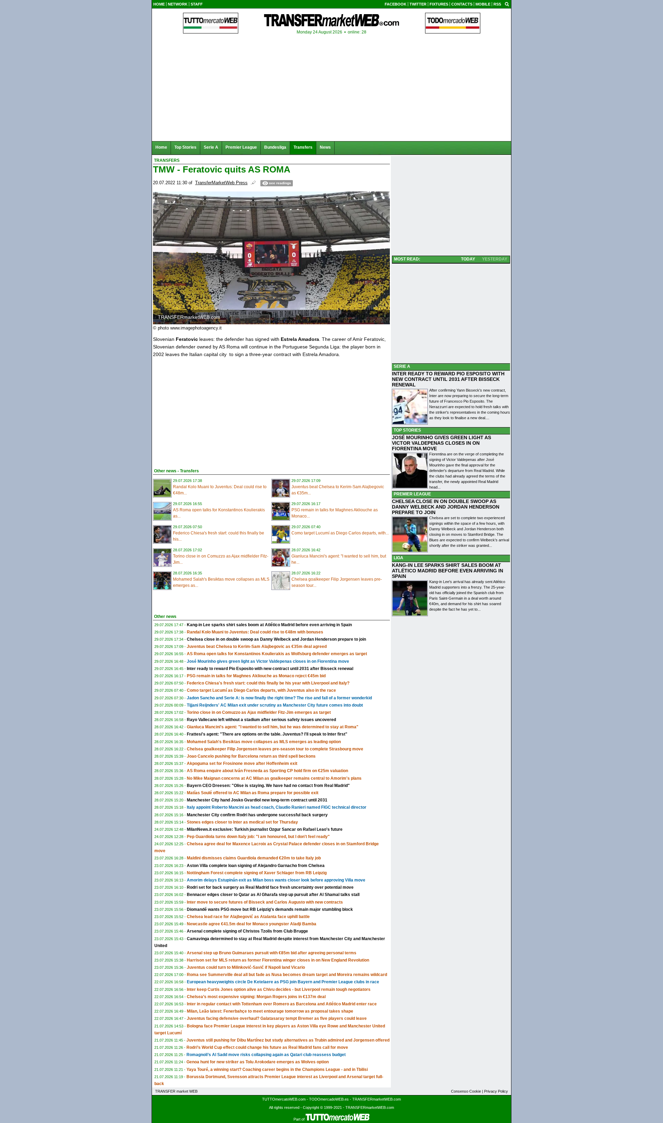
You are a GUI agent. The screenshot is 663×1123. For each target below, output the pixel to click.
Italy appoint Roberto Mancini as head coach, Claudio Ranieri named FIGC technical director (276, 807)
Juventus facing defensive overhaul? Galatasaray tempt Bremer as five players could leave (277, 1018)
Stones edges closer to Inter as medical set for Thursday (242, 822)
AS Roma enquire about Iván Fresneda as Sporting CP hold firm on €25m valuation (267, 770)
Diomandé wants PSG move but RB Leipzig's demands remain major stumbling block (270, 909)
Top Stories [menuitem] (185, 147)
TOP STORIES (407, 430)
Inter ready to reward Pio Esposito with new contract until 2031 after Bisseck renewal (270, 668)
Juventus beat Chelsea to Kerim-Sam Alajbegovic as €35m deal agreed (257, 646)
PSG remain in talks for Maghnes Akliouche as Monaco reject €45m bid (256, 675)
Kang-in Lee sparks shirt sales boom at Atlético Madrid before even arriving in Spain (269, 624)
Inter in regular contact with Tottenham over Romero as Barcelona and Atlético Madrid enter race (282, 1004)
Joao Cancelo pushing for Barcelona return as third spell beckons (251, 756)
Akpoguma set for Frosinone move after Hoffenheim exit (242, 763)
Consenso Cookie (466, 1091)
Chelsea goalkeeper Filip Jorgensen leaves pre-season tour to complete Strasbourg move (275, 749)
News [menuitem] (325, 147)
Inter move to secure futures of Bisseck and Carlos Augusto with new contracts (265, 902)
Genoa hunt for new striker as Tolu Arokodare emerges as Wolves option (257, 1062)
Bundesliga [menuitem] (275, 147)
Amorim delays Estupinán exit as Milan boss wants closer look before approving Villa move (276, 880)
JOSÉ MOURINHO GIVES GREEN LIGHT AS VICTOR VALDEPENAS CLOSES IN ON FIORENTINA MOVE (441, 443)
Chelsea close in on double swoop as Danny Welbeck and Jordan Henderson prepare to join (276, 639)
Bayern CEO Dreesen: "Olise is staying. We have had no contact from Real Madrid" (268, 785)
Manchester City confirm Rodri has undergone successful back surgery (257, 814)
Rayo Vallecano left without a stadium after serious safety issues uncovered (261, 719)
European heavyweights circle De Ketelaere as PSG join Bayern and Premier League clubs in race (283, 981)
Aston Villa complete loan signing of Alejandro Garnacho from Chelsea (256, 865)
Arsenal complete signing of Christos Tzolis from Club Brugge (247, 931)
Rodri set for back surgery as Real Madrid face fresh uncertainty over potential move (270, 887)
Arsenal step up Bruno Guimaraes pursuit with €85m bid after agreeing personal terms (271, 952)
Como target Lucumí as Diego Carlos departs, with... (340, 533)
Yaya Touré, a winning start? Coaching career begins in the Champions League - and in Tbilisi (277, 1069)
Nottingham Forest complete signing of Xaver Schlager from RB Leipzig (257, 872)
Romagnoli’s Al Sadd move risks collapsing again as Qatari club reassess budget (266, 1054)
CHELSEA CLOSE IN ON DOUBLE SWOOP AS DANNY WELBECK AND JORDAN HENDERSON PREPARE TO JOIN (445, 507)
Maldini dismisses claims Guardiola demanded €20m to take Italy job (254, 858)
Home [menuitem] (161, 147)
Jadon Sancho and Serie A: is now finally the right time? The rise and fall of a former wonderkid (279, 698)
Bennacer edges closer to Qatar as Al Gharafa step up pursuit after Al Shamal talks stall (273, 894)
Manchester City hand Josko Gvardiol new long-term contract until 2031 (257, 800)
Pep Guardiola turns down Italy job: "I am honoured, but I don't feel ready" (258, 836)
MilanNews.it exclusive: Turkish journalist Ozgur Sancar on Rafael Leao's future (265, 829)
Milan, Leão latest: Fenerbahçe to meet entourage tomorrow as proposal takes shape (270, 1011)
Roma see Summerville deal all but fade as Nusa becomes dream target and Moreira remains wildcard (287, 974)
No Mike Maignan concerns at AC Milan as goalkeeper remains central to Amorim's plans (274, 778)
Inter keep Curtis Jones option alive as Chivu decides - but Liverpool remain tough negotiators (279, 989)
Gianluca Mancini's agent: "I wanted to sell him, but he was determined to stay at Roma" (272, 727)
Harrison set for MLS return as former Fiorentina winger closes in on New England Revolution (278, 960)
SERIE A (402, 366)
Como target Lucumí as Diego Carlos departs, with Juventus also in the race (261, 690)
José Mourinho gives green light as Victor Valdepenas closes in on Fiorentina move (268, 661)
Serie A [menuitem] (211, 147)
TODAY (468, 259)
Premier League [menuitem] (241, 147)
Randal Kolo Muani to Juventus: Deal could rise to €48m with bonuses (255, 632)
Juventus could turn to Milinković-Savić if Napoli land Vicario (246, 967)
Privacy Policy (496, 1091)
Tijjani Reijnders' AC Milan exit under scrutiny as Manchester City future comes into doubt (275, 705)
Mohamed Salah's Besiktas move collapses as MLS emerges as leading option (264, 741)
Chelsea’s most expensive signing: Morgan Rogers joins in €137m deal (256, 996)
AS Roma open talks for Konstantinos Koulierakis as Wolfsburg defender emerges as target (277, 653)
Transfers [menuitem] (303, 147)
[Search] (507, 4)
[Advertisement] (205, 411)
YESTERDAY (494, 259)
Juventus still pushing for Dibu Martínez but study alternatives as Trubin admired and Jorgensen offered (288, 1040)
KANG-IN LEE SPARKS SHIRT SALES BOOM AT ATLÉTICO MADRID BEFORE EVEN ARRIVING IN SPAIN (447, 570)
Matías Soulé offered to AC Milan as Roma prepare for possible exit (252, 792)
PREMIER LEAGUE (412, 494)
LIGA (398, 557)
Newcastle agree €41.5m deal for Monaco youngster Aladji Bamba (251, 924)
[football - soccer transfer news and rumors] (331, 20)
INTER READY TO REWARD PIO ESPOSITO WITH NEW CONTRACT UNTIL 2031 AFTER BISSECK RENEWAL (448, 379)
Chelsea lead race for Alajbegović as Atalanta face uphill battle (248, 916)
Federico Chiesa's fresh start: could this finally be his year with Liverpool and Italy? (268, 683)
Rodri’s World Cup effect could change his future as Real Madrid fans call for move (267, 1047)
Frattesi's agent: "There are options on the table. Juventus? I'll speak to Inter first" (267, 734)
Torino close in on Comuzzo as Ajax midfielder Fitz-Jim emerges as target (259, 712)
